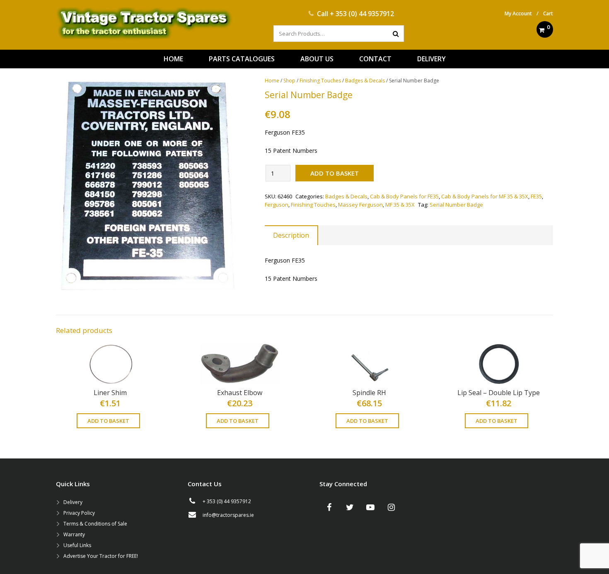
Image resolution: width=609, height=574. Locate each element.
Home (272, 80)
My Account (518, 13)
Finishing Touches (320, 80)
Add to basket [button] (108, 420)
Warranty (74, 534)
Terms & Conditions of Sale (95, 523)
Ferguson (276, 204)
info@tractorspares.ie (228, 515)
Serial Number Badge (456, 204)
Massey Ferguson (360, 204)
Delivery (72, 502)
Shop (289, 80)
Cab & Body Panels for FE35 (404, 196)
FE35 (536, 196)
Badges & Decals (365, 80)
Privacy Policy (79, 512)
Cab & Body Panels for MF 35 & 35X (484, 196)
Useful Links (77, 545)
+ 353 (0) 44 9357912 (362, 13)
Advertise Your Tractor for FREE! (100, 556)
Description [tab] (291, 235)
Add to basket (334, 173)
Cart (548, 13)
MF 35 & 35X (400, 204)
